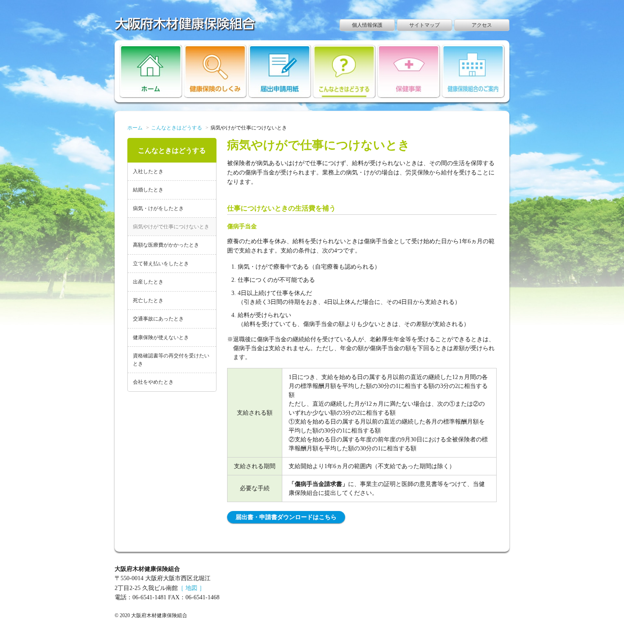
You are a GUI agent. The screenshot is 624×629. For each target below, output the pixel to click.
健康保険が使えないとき (161, 337)
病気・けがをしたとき (158, 208)
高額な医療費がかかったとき (166, 245)
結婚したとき (148, 190)
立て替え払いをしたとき (161, 264)
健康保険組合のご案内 (473, 71)
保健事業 (409, 71)
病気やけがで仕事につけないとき (171, 227)
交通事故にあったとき (158, 319)
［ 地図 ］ (191, 588)
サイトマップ (424, 25)
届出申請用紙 (280, 71)
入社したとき (148, 171)
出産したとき (148, 282)
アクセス (482, 25)
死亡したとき (148, 300)
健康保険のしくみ (215, 71)
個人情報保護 (367, 25)
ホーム (151, 71)
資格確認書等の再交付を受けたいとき (171, 359)
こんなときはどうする (344, 71)
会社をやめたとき (153, 382)
